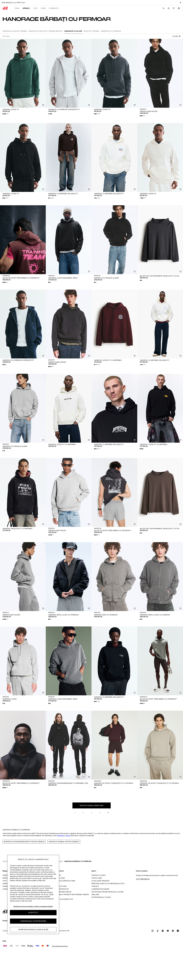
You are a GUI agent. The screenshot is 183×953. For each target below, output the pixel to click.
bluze (68, 835)
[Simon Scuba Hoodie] (160, 73)
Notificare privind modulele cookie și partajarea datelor (33, 906)
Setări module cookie (101, 897)
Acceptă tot (33, 912)
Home (43, 8)
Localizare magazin (100, 881)
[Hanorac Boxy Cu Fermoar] (114, 576)
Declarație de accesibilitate (60, 899)
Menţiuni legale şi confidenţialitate (108, 883)
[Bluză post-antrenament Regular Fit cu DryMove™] (160, 239)
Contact (95, 886)
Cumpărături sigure (100, 889)
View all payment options (60, 946)
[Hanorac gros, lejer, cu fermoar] (69, 576)
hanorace (60, 835)
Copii (35, 8)
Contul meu (97, 878)
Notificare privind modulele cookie (108, 892)
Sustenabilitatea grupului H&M (61, 881)
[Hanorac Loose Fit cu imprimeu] (114, 324)
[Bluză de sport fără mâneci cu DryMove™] (23, 239)
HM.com (6, 861)
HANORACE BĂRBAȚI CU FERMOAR (77, 861)
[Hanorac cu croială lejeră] (114, 239)
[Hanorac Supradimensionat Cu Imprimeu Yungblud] (69, 745)
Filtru (175, 36)
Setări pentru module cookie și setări (33, 929)
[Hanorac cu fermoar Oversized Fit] (69, 73)
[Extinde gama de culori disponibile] (50, 114)
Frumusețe (54, 8)
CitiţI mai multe (143, 879)
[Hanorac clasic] (23, 660)
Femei (17, 8)
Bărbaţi (26, 8)
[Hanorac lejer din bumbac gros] (69, 239)
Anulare (95, 894)
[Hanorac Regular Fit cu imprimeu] (23, 492)
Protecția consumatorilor (59, 892)
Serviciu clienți (99, 875)
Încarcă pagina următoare (91, 805)
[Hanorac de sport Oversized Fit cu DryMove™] (114, 745)
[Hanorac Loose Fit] (23, 73)
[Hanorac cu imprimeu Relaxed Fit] (69, 157)
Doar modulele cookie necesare (33, 921)
